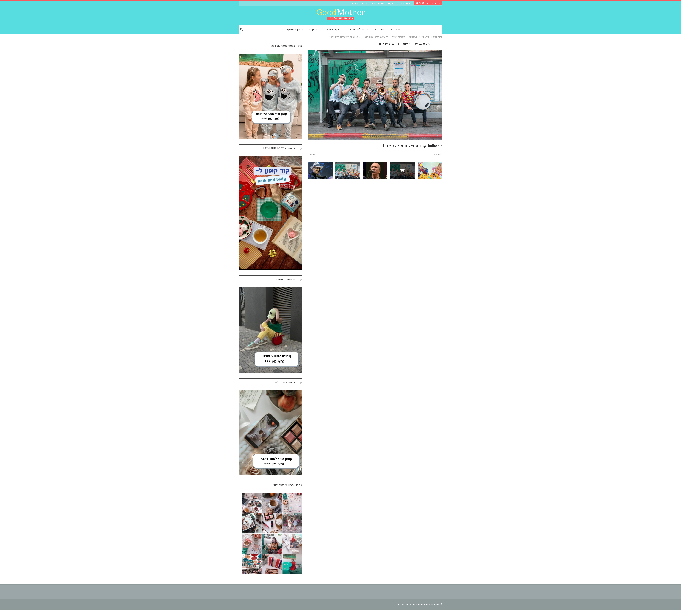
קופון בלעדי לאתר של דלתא (286, 46)
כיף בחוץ (316, 29)
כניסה (355, 3)
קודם (436, 154)
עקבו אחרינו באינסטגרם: (287, 485)
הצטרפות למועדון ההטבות (373, 3)
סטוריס (381, 29)
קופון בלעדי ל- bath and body (282, 148)
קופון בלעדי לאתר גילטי (288, 382)
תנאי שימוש (405, 3)
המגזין (396, 29)
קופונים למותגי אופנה (289, 279)
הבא (313, 154)
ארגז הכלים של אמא (358, 29)
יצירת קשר (392, 3)
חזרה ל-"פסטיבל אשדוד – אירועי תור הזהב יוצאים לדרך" (407, 43)
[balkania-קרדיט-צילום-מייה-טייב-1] (430, 170)
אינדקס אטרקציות (294, 29)
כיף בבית (334, 29)
